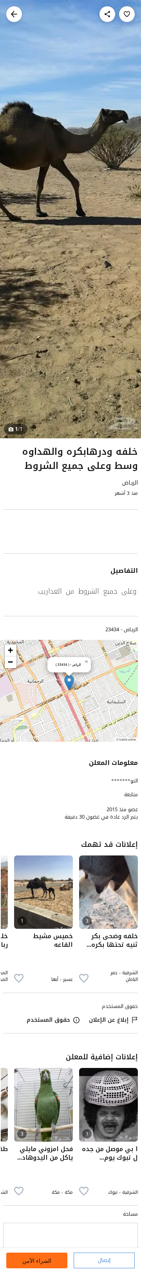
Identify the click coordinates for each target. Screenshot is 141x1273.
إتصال (104, 1260)
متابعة (131, 795)
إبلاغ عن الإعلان (108, 1020)
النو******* (124, 781)
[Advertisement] (70, 533)
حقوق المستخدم (48, 1020)
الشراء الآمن (36, 1260)
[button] (69, 683)
